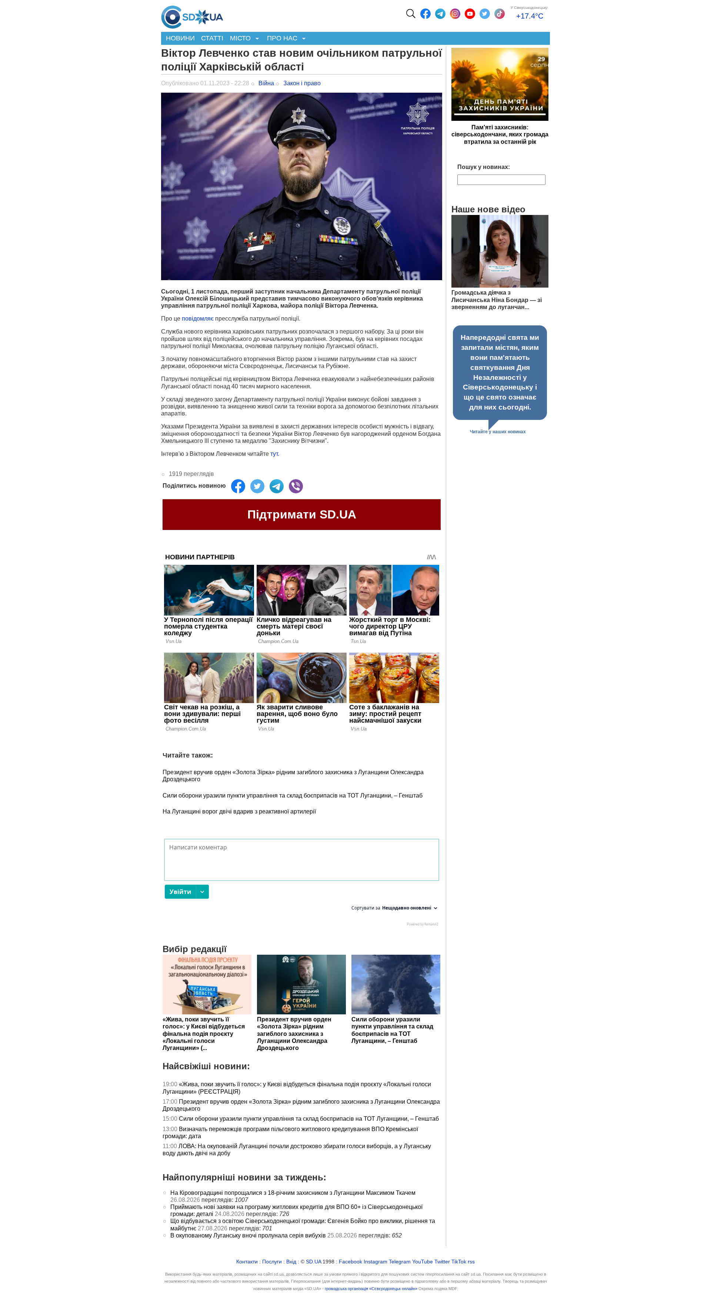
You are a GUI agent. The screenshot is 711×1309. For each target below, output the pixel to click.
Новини (180, 38)
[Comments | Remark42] (302, 884)
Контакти (247, 1262)
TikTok (458, 1262)
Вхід (291, 1262)
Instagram (375, 1262)
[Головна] (192, 15)
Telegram (400, 1262)
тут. (275, 454)
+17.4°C (529, 16)
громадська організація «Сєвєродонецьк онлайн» (371, 1288)
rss (471, 1262)
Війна (266, 83)
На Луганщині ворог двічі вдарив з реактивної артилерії (239, 811)
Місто (239, 38)
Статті (212, 38)
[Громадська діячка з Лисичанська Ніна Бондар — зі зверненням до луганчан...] (499, 285)
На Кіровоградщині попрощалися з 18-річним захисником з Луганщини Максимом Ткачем (292, 1193)
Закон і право (302, 83)
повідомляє (198, 318)
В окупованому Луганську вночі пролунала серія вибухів (248, 1235)
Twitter (442, 1262)
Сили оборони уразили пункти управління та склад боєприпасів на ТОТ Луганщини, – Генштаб (293, 795)
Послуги (272, 1262)
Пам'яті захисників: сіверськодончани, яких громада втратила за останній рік (499, 134)
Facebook (350, 1262)
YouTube (422, 1262)
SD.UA (313, 1262)
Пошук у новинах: (483, 167)
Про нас (280, 38)
